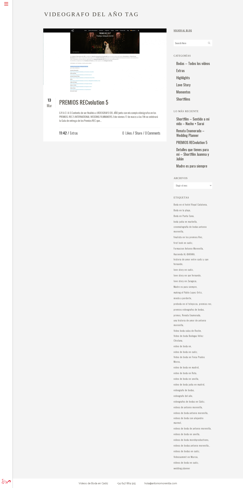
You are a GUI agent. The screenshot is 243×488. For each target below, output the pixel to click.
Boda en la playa (182, 210)
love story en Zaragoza (185, 281)
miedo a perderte (182, 298)
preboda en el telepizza (186, 304)
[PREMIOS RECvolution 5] (105, 59)
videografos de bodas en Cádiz (189, 401)
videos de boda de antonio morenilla (192, 428)
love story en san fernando (187, 275)
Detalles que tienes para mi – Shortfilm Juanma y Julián (192, 154)
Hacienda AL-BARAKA (184, 254)
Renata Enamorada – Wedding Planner (190, 133)
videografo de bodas (184, 390)
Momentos (183, 92)
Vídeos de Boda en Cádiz (93, 483)
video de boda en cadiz (185, 352)
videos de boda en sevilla (186, 434)
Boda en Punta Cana (184, 216)
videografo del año (183, 396)
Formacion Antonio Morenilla (188, 248)
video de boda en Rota (185, 373)
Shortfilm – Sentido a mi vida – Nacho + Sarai (192, 121)
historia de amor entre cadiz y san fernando (191, 262)
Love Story (183, 84)
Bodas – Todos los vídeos (193, 63)
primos (177, 315)
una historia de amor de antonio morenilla (190, 323)
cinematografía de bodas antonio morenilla (190, 229)
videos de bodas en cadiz (186, 451)
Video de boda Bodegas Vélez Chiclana (188, 338)
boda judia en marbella (185, 221)
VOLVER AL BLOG (183, 30)
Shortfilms (183, 99)
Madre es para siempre (191, 166)
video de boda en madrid (186, 367)
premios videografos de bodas (189, 309)
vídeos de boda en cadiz (186, 462)
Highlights (183, 77)
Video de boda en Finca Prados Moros (189, 359)
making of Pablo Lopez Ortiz (188, 292)
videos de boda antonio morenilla (191, 413)
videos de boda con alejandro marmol (189, 420)
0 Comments (152, 133)
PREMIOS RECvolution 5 (83, 102)
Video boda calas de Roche (187, 330)
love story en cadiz (183, 269)
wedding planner (182, 468)
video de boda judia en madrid (189, 384)
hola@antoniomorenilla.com (160, 483)
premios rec (205, 304)
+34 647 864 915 (126, 483)
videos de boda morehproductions (191, 440)
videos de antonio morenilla (188, 407)
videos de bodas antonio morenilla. (191, 445)
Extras (74, 133)
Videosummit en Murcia (186, 457)
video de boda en (182, 346)
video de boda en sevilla (186, 379)
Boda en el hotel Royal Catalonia (190, 204)
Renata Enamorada (191, 315)
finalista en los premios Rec (188, 237)
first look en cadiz (183, 243)
